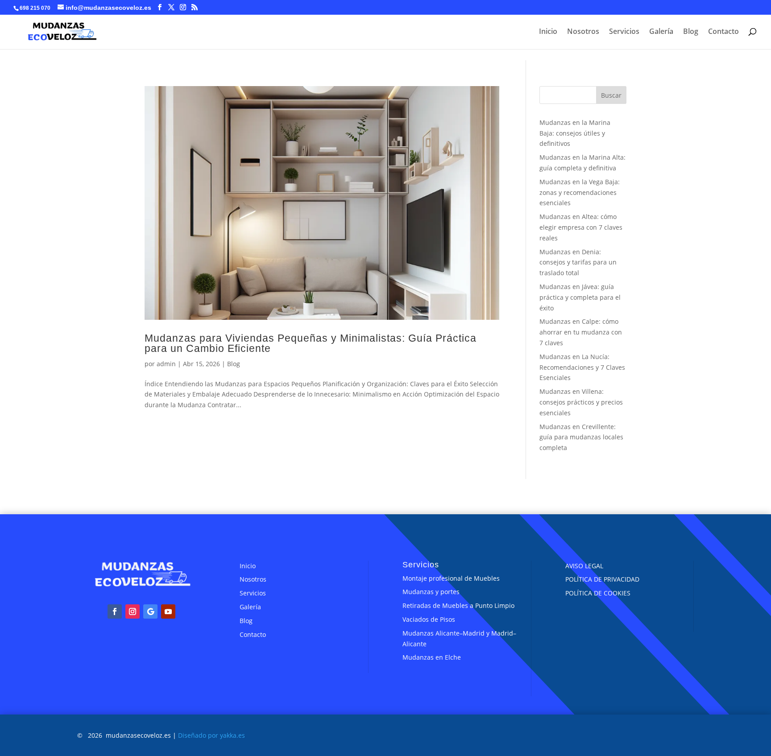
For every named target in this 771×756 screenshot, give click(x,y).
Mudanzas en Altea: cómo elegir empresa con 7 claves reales (580, 227)
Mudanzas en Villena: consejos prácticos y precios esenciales (581, 402)
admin (166, 363)
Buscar (611, 95)
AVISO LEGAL (584, 566)
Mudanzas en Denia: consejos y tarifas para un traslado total (578, 262)
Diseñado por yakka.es (211, 735)
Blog (690, 32)
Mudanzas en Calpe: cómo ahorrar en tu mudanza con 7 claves (580, 332)
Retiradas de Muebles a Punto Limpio (458, 605)
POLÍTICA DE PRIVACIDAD (602, 579)
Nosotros (583, 32)
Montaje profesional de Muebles (451, 578)
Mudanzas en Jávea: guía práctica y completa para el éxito (580, 297)
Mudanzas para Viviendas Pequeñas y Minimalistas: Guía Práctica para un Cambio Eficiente (311, 343)
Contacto (723, 32)
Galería (661, 32)
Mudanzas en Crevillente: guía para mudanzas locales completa (581, 437)
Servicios (624, 32)
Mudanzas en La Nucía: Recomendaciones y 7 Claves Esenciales (582, 367)
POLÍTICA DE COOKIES (597, 593)
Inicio (548, 32)
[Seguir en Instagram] (132, 611)
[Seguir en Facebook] (115, 611)
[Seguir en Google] (150, 611)
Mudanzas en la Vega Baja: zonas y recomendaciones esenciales (579, 192)
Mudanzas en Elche (431, 657)
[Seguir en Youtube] (168, 611)
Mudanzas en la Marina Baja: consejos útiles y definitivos (574, 133)
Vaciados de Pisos (428, 619)
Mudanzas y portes (431, 591)
